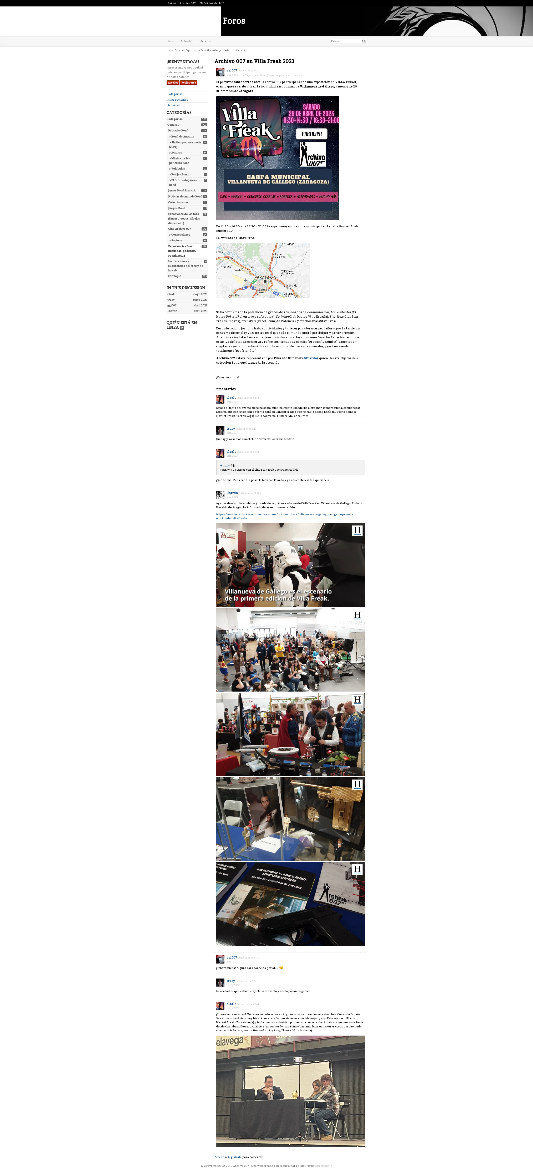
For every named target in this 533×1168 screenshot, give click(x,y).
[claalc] (220, 399)
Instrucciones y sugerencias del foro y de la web (185, 266)
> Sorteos (175, 240)
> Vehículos (177, 168)
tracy (231, 428)
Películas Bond (178, 130)
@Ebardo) (310, 358)
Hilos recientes (177, 99)
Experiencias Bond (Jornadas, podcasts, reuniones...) (182, 251)
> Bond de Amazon (181, 136)
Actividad (187, 41)
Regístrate (234, 1157)
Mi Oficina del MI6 (212, 3)
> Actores (175, 152)
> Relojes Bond (179, 174)
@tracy (225, 465)
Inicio (172, 3)
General (172, 124)
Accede (219, 1157)
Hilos (170, 41)
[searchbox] (348, 41)
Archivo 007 (188, 3)
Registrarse (189, 82)
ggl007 (232, 70)
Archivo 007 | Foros (206, 21)
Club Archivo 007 (179, 228)
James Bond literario (182, 190)
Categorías (175, 94)
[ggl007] (220, 72)
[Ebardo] (220, 495)
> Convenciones (179, 234)
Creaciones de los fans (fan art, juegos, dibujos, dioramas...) (184, 218)
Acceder (206, 41)
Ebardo (232, 493)
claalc (231, 397)
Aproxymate (323, 1165)
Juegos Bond (176, 208)
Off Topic (174, 276)
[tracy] (220, 430)
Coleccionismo (178, 202)
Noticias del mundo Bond (185, 196)
